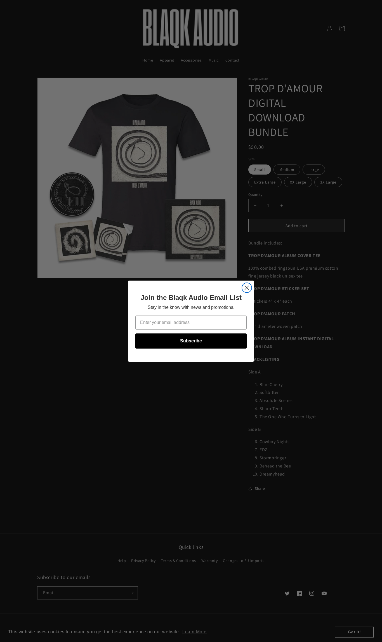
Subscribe (191, 340)
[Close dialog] (247, 288)
